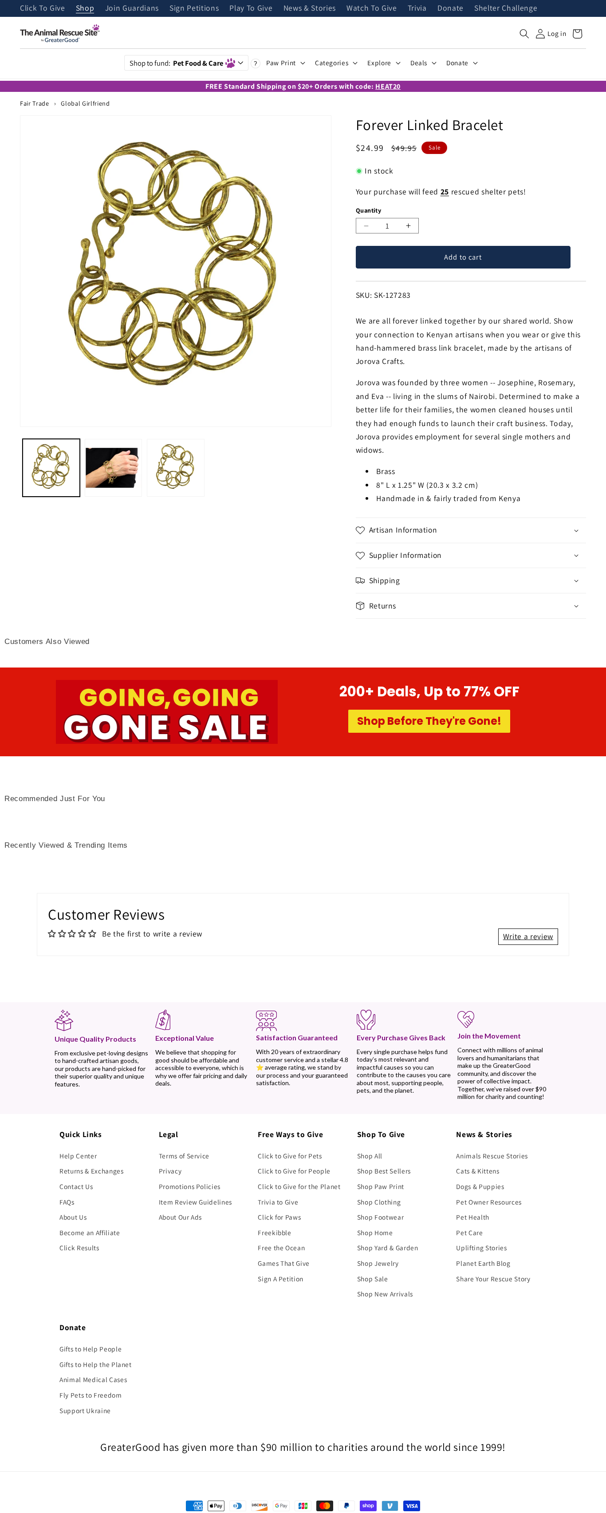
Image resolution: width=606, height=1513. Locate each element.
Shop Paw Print (380, 1186)
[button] (524, 34)
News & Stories (309, 8)
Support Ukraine (85, 1410)
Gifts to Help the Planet (95, 1364)
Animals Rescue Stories (492, 1155)
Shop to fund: (176, 63)
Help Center (78, 1155)
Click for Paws (279, 1217)
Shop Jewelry (378, 1263)
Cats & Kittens (477, 1170)
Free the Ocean (281, 1247)
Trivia (417, 8)
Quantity (369, 210)
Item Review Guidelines (195, 1201)
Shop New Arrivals (385, 1293)
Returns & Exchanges (91, 1170)
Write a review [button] (528, 936)
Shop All (369, 1155)
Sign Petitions (194, 8)
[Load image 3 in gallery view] (175, 467)
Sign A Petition (280, 1278)
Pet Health (472, 1217)
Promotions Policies (190, 1186)
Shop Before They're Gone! (429, 721)
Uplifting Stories (481, 1247)
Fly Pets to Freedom (90, 1395)
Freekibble (274, 1232)
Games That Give (284, 1263)
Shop (85, 8)
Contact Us (76, 1186)
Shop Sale (372, 1278)
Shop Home (375, 1232)
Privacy (170, 1170)
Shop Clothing (379, 1201)
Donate (450, 8)
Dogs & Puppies (480, 1186)
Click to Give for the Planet (299, 1186)
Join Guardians (132, 8)
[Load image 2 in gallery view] (113, 467)
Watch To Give (371, 8)
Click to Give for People (294, 1170)
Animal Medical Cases (93, 1379)
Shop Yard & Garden (387, 1247)
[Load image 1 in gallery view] (51, 467)
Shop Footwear (380, 1217)
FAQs (67, 1201)
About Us (73, 1217)
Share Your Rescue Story (493, 1278)
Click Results (79, 1247)
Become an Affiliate (89, 1232)
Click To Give (42, 8)
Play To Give (250, 8)
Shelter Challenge (505, 8)
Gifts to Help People (90, 1348)
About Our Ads (180, 1217)
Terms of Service (184, 1155)
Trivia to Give (278, 1201)
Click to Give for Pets (290, 1155)
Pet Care (469, 1232)
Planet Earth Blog (483, 1263)
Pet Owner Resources (489, 1201)
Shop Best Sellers (384, 1170)
